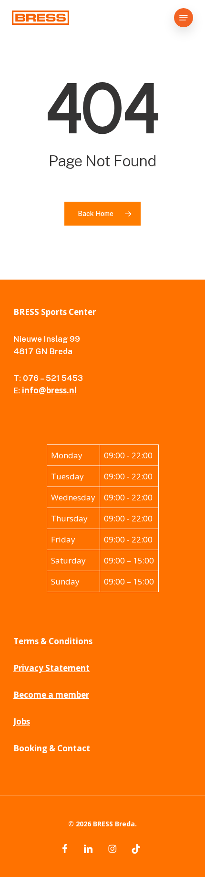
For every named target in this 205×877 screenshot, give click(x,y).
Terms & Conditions (52, 641)
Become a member (51, 694)
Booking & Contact (51, 748)
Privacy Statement (51, 667)
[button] (183, 17)
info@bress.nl (49, 390)
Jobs (21, 721)
